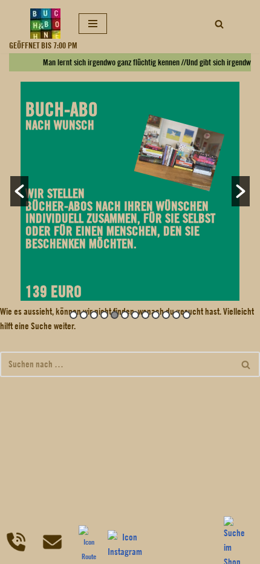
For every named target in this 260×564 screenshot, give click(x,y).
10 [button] (166, 315)
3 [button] (94, 315)
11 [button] (176, 315)
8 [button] (145, 315)
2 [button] (84, 315)
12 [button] (186, 315)
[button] (19, 191)
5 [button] (115, 315)
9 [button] (156, 315)
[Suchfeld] (219, 23)
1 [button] (73, 315)
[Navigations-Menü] (93, 23)
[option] (130, 191)
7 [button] (135, 315)
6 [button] (125, 315)
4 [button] (104, 315)
